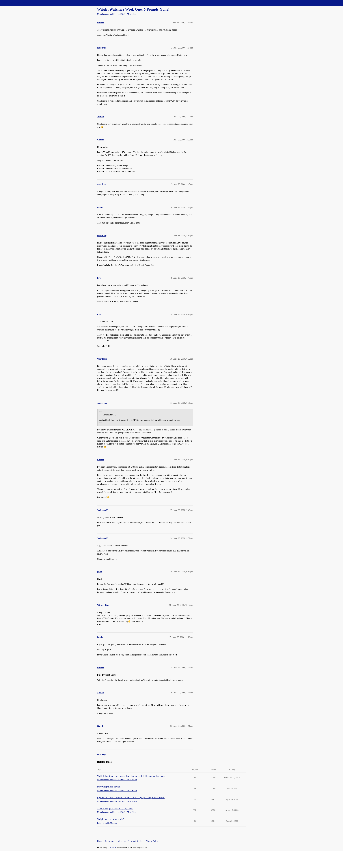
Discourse (112, 847)
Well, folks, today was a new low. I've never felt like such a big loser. (131, 776)
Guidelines (121, 841)
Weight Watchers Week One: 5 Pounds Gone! (133, 9)
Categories (109, 841)
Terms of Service (135, 841)
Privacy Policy (152, 841)
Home (99, 841)
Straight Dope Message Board (14, 3)
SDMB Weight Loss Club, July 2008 (115, 808)
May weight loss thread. (109, 786)
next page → (103, 754)
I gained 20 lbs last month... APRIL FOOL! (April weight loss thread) (131, 797)
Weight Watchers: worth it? (110, 819)
